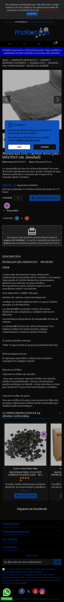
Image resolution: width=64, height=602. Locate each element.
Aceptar (45, 147)
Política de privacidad (28, 140)
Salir (19, 147)
